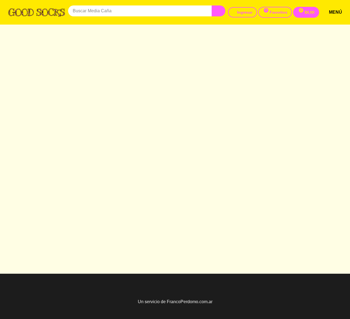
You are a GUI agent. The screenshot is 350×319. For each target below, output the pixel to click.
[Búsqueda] (218, 10)
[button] (275, 12)
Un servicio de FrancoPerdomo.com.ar (175, 301)
